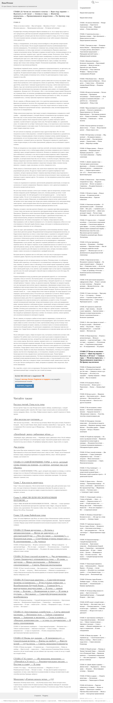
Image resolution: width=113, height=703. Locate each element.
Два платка (19, 446)
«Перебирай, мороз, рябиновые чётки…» (34, 434)
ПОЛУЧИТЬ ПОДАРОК (24, 386)
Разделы (45, 695)
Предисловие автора (86, 18)
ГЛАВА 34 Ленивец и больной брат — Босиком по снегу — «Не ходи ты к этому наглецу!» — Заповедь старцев (92, 517)
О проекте (37, 695)
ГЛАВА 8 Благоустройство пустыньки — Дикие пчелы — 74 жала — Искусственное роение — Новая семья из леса (93, 128)
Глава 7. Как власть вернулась (28, 482)
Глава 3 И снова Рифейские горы (30, 515)
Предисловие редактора (87, 13)
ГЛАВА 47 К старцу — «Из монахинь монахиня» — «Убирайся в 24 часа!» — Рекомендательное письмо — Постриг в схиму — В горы (41, 661)
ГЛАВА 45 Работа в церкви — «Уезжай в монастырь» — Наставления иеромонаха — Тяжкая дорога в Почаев (92, 678)
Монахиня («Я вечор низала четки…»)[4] (34, 679)
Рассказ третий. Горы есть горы (29, 404)
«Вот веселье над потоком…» (28, 419)
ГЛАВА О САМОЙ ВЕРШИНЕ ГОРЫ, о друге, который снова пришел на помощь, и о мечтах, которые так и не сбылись (41, 464)
